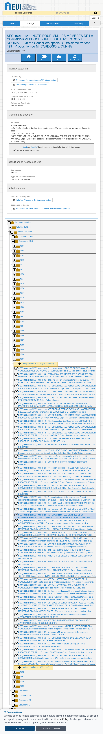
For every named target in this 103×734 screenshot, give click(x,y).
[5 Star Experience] (68, 13)
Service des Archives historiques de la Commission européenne (43, 208)
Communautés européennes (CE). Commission (36, 80)
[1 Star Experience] (57, 13)
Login (94, 17)
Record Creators (53, 23)
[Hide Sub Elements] (9, 223)
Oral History (78, 23)
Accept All (20, 728)
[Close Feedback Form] (95, 12)
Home (11, 23)
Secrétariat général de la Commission (31, 84)
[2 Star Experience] (60, 13)
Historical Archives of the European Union (33, 200)
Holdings (30, 23)
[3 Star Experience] (62, 13)
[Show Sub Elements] (13, 237)
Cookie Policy (61, 719)
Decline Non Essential (51, 728)
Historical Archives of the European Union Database (28, 6)
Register (34, 147)
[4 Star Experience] (65, 13)
